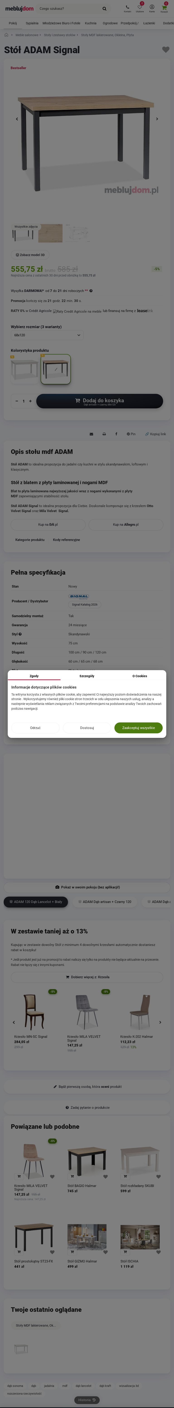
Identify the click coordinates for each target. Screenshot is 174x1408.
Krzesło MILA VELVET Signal (84, 1038)
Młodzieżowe (52, 23)
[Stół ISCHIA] (140, 1237)
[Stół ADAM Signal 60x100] (77, 233)
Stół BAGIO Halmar (82, 1186)
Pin (132, 434)
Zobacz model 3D (32, 255)
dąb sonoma (15, 1386)
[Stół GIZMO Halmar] (87, 1237)
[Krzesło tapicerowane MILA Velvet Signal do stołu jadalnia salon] (87, 1012)
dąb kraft (105, 1386)
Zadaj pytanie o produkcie (90, 1108)
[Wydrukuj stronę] (104, 434)
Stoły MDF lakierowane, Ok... (36, 1325)
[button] (127, 8)
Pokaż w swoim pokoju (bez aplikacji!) (90, 887)
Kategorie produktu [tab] (29, 540)
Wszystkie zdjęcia (26, 226)
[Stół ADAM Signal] (21, 1349)
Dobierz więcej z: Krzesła (89, 977)
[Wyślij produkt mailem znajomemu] (91, 434)
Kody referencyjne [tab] (66, 540)
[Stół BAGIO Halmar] (87, 1161)
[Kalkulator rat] (77, 311)
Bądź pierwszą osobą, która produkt (90, 1087)
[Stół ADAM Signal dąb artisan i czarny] (23, 233)
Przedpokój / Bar (130, 25)
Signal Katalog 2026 (84, 604)
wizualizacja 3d (129, 1386)
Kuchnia (91, 23)
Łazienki (149, 23)
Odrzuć (35, 728)
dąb (33, 1386)
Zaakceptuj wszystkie (138, 728)
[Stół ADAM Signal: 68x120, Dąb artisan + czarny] (50, 233)
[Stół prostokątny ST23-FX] (33, 1237)
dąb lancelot (83, 1386)
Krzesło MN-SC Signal (30, 1037)
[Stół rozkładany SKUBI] (140, 1161)
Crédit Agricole (40, 311)
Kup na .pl (48, 525)
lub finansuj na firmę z (120, 311)
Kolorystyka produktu (30, 350)
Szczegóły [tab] (87, 676)
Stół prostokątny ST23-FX (33, 1261)
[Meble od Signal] (115, 597)
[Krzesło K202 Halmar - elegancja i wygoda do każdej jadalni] (140, 1012)
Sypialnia (32, 23)
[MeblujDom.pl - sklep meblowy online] (20, 9)
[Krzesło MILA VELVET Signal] (33, 1161)
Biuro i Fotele (71, 23)
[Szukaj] (104, 8)
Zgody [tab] (34, 676)
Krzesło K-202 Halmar (136, 1037)
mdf (65, 1386)
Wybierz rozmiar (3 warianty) (36, 327)
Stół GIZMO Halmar (82, 1261)
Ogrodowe (110, 23)
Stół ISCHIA (129, 1261)
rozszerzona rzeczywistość (24, 1393)
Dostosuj (87, 728)
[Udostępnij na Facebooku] (116, 434)
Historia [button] (85, 1400)
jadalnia (49, 1386)
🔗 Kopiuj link (155, 434)
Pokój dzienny (12, 25)
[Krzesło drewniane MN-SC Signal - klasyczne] (34, 1012)
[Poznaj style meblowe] (20, 634)
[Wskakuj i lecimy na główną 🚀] (7, 35)
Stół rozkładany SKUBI (137, 1186)
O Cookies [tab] (140, 676)
